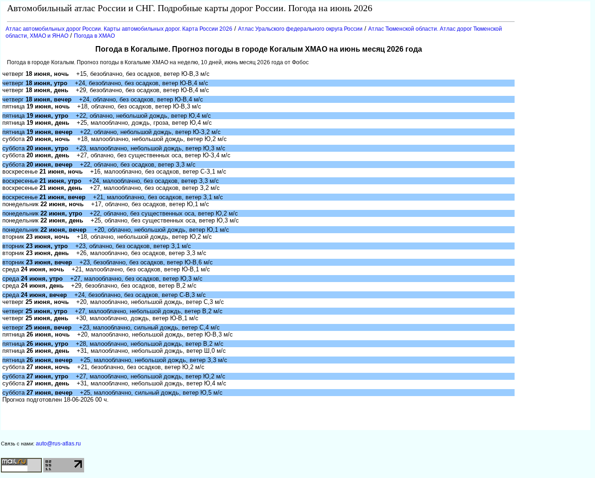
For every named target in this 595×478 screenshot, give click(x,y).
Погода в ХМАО (94, 36)
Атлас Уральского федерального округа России (300, 29)
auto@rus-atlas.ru (58, 443)
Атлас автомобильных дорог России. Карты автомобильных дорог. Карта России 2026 (119, 29)
